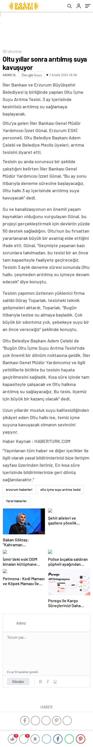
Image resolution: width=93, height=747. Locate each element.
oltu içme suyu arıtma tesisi (60, 489)
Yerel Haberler (16, 501)
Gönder (18, 681)
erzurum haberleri (19, 489)
